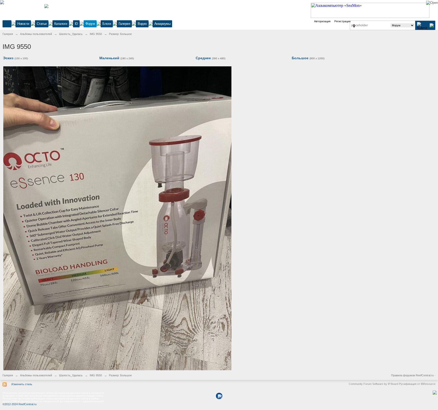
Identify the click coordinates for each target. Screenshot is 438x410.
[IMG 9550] (117, 218)
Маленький (109, 58)
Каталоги (60, 24)
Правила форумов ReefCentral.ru (412, 375)
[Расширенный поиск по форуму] (432, 25)
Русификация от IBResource (416, 383)
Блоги (106, 24)
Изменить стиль (21, 384)
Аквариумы (162, 24)
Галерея (124, 24)
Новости (23, 24)
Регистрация (342, 21)
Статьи (42, 24)
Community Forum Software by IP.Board (373, 383)
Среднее (203, 58)
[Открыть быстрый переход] (354, 25)
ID (76, 24)
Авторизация (322, 21)
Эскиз (8, 58)
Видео (142, 24)
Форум (90, 24)
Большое (300, 58)
